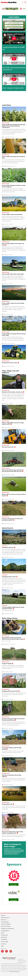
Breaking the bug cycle (8, 547)
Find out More (13, 885)
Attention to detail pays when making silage (11, 775)
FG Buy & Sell (4, 935)
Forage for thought (7, 663)
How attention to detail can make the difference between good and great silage (12, 638)
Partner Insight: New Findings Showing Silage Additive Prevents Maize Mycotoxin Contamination (13, 126)
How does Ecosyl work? (8, 447)
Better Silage (5, 123)
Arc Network (4, 939)
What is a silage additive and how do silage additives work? (13, 423)
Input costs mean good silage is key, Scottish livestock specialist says (13, 719)
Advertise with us (5, 917)
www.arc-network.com (15, 971)
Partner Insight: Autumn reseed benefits (12, 214)
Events (2, 933)
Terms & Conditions (6, 924)
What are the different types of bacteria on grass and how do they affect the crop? (13, 470)
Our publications (5, 930)
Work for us (4, 919)
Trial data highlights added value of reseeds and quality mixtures (13, 607)
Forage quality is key (7, 804)
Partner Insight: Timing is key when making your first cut (13, 303)
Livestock (4, 545)
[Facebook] (6, 951)
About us (3, 915)
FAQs (2, 946)
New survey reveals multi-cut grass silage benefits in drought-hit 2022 (12, 832)
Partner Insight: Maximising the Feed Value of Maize (13, 157)
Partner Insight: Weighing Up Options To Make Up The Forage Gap (13, 186)
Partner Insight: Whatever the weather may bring (13, 244)
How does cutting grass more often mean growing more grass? (12, 519)
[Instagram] (10, 951)
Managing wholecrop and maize (10, 691)
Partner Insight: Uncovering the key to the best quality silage (14, 334)
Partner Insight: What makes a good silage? (13, 274)
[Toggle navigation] (24, 2)
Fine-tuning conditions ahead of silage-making (12, 748)
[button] (22, 2)
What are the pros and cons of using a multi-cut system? (14, 495)
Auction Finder (4, 941)
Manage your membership (7, 928)
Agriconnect (4, 937)
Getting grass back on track (9, 576)
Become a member (5, 926)
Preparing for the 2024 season (9, 362)
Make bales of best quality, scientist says (12, 392)
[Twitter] (2, 951)
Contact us (3, 944)
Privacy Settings (5, 922)
